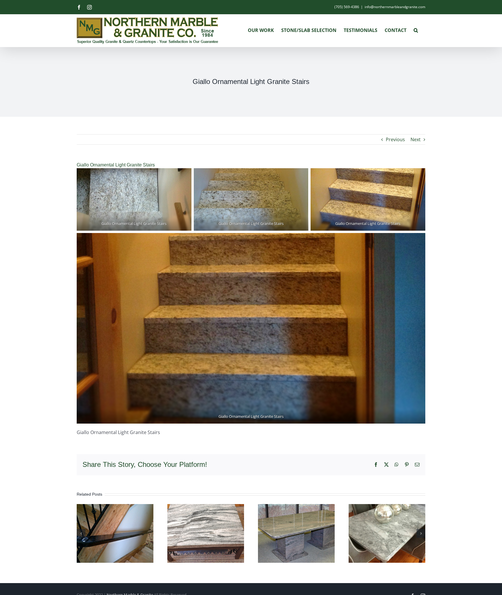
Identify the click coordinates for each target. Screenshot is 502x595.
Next (415, 139)
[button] (416, 30)
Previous (395, 139)
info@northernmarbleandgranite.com (395, 6)
